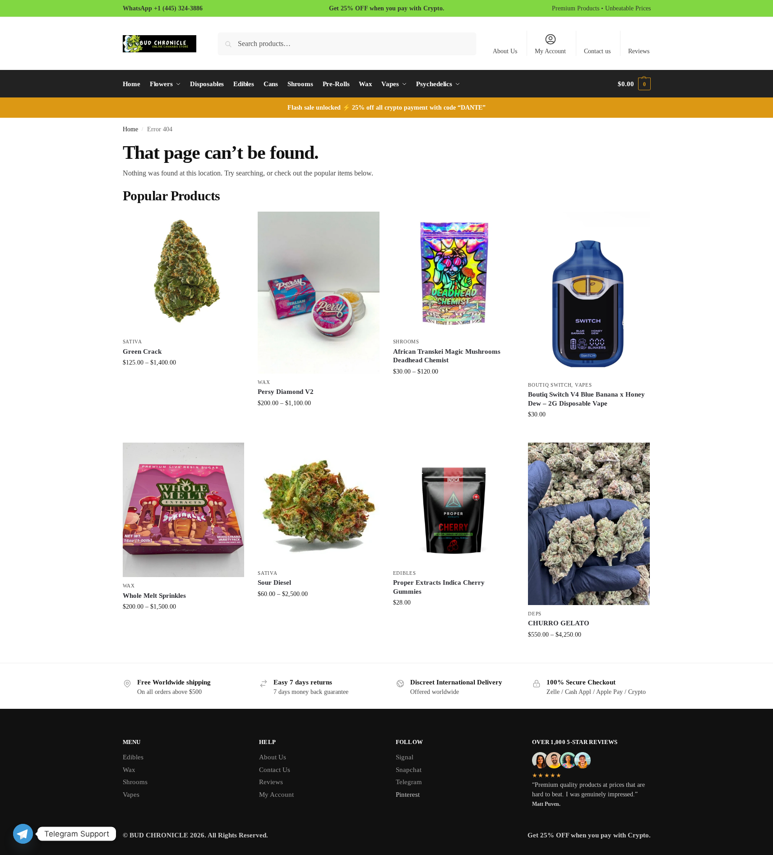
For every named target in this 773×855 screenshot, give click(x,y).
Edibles (404, 573)
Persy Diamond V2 (286, 391)
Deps (535, 613)
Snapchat (408, 769)
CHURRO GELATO (558, 623)
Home (130, 129)
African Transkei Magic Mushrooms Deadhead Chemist (446, 356)
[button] (634, 83)
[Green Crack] (184, 272)
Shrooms (406, 341)
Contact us (597, 51)
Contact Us (274, 769)
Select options (183, 381)
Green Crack (142, 351)
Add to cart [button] (589, 433)
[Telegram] (23, 834)
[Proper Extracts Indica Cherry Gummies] (454, 503)
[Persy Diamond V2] (319, 293)
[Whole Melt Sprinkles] (184, 510)
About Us (505, 51)
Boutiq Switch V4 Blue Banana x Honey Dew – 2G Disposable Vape (586, 399)
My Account (550, 51)
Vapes (583, 385)
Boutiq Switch (549, 385)
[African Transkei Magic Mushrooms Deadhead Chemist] (454, 272)
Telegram (409, 782)
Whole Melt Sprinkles (154, 595)
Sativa (132, 341)
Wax (264, 382)
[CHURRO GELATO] (589, 524)
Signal (404, 757)
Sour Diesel (274, 582)
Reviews (638, 51)
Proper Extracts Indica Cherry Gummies (439, 587)
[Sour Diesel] (319, 503)
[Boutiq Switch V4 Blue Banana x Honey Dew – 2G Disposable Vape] (589, 294)
